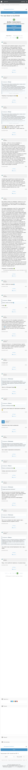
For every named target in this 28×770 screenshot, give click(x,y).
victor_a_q (5, 76)
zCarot (24, 765)
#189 (26, 331)
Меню (6, 1)
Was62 (5, 106)
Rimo (4, 139)
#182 (26, 97)
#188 (26, 307)
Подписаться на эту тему (17, 35)
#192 (26, 389)
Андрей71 (5, 398)
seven (5, 198)
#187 (26, 286)
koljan (5, 436)
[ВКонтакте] (11, 701)
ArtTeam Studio (14, 766)
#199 (26, 550)
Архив (24, 760)
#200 (26, 565)
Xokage (24, 766)
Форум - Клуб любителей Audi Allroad (15, 760)
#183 (26, 130)
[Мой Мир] (15, 701)
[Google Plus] (17, 701)
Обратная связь (4, 760)
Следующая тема (18, 576)
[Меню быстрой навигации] (26, 9)
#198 (26, 523)
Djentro (5, 359)
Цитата (14, 72)
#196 (26, 473)
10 (17, 37)
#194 (26, 427)
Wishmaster (6, 340)
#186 (26, 271)
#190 (26, 350)
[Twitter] (12, 701)
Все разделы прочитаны (14, 4)
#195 (26, 451)
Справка (2, 4)
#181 (26, 68)
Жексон (5, 373)
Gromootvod (8, 420)
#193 (26, 412)
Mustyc (5, 42)
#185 (26, 189)
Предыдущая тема (10, 576)
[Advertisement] (14, 637)
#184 (26, 166)
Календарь (7, 4)
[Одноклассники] (14, 701)
